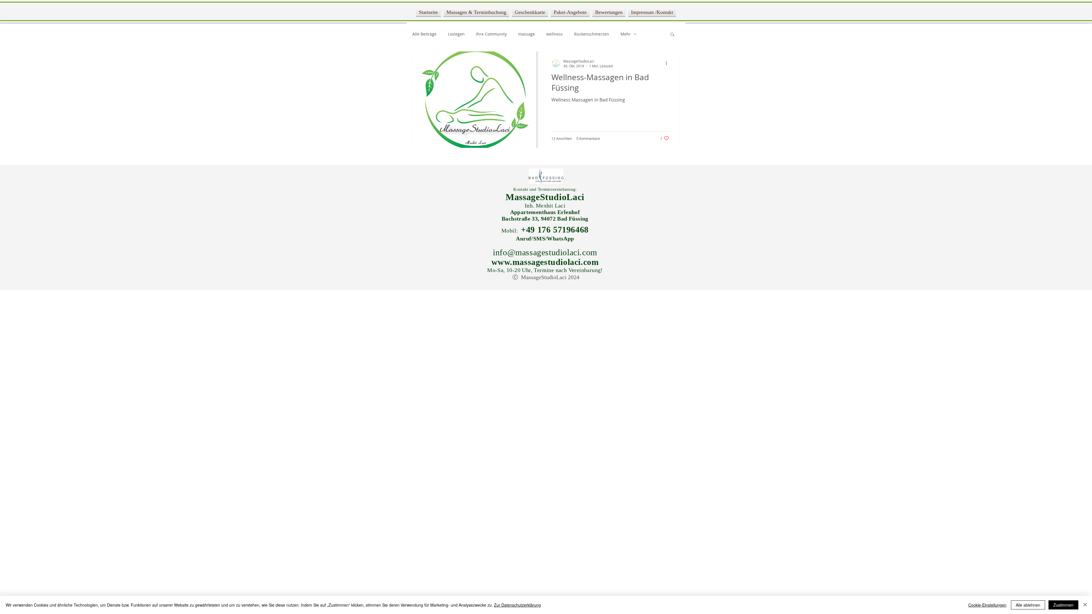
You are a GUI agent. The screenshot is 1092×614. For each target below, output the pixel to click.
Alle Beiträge (424, 34)
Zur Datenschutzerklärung (517, 605)
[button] (672, 35)
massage (526, 34)
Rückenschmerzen (591, 34)
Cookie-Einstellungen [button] (987, 605)
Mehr (626, 34)
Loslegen (456, 34)
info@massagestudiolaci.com (545, 252)
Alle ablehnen (1028, 605)
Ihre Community (491, 34)
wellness (554, 34)
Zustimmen (1063, 605)
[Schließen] (1085, 604)
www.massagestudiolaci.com (545, 262)
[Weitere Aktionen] (668, 63)
